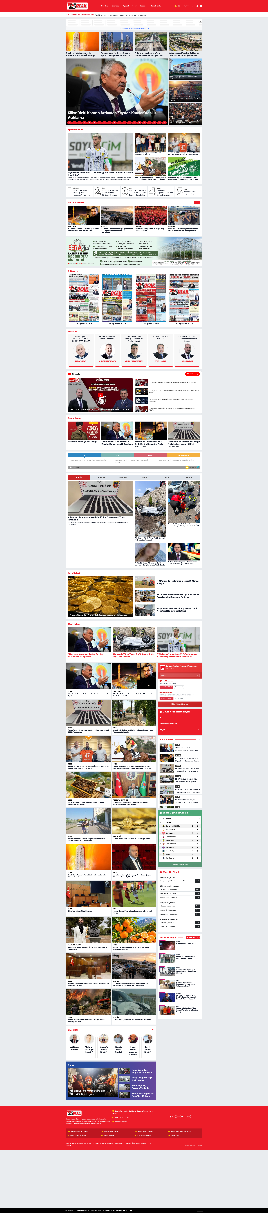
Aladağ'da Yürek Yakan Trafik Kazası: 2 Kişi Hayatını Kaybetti (186, 780)
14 (134, 122)
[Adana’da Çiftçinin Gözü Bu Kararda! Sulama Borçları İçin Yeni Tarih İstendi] (134, 785)
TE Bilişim (199, 1145)
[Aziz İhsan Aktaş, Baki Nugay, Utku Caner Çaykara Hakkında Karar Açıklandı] (134, 857)
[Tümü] (199, 271)
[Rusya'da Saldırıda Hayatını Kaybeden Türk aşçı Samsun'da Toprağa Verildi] (184, 215)
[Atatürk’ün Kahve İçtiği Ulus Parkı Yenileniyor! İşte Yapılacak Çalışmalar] (134, 713)
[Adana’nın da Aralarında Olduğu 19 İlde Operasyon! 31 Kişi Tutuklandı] (88, 713)
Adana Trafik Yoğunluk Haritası (181, 1131)
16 (144, 122)
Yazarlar (143, 6)
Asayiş (104, 226)
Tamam (200, 1210)
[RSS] (189, 1116)
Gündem (104, 6)
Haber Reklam (118, 1143)
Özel (103, 188)
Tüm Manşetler (109, 1135)
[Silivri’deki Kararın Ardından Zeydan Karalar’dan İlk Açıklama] (88, 676)
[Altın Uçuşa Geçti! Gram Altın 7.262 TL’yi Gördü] (134, 821)
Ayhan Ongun (81, 361)
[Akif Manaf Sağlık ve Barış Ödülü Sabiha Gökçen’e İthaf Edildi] (88, 930)
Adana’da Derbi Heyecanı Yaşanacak (192, 193)
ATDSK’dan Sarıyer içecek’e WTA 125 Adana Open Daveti (187, 801)
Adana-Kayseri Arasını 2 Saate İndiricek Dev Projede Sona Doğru (137, 193)
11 (119, 122)
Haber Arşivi (175, 1135)
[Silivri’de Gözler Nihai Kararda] (88, 894)
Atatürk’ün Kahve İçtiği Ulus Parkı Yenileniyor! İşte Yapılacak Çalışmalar (125, 14)
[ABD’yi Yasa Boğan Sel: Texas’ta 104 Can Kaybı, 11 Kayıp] (124, 1095)
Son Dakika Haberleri (144, 1135)
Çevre (131, 188)
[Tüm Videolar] (153, 1065)
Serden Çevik (107, 361)
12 (124, 122)
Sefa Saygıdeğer (160, 361)
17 (149, 122)
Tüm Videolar (192, 374)
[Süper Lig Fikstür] (199, 872)
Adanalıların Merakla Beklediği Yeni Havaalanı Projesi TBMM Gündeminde (82, 193)
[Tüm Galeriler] (199, 573)
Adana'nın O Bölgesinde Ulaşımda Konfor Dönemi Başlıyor (165, 193)
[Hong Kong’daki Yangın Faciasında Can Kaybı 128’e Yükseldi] (124, 1071)
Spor (134, 6)
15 (139, 122)
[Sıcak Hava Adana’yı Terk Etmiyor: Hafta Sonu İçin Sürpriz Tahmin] (88, 857)
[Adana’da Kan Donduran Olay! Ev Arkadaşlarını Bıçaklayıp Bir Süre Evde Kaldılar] (88, 821)
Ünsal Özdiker (134, 361)
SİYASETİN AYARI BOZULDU (81, 337)
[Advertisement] (63, 1181)
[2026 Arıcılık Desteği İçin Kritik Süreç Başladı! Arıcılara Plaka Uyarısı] (88, 785)
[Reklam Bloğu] (134, 252)
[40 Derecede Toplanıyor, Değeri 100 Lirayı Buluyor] (145, 582)
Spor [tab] (167, 477)
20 (164, 122)
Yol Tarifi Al (180, 687)
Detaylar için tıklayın (180, 864)
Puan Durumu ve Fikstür (78, 1135)
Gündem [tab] (123, 477)
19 (159, 122)
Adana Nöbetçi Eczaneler (79, 1131)
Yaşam (68, 1145)
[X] (174, 1116)
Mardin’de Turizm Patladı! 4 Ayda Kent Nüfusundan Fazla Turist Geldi (187, 759)
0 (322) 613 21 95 (167, 687)
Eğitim (97, 1143)
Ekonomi (115, 6)
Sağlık (138, 1143)
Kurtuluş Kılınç (187, 361)
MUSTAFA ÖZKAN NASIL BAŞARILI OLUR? (187, 338)
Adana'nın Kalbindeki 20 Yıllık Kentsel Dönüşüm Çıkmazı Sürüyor (110, 193)
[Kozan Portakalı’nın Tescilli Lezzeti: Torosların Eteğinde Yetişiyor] (134, 930)
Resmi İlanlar (156, 6)
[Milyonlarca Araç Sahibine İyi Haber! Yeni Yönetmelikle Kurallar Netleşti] (145, 610)
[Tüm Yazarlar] (199, 331)
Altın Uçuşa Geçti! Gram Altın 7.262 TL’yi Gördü (131, 839)
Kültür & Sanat (74, 945)
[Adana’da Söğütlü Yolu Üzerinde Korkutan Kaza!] (134, 1002)
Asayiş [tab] (79, 477)
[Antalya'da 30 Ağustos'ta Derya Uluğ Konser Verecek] (151, 215)
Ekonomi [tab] (101, 477)
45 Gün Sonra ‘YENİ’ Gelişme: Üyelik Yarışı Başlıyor (107, 338)
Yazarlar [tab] (72, 331)
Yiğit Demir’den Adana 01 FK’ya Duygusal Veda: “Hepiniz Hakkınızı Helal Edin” (187, 791)
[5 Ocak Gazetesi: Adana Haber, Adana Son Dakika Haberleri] (77, 6)
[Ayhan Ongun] (81, 351)
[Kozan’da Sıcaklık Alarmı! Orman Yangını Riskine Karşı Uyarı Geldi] (88, 1002)
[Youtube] (181, 1116)
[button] (69, 92)
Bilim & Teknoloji (77, 1143)
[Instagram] (178, 1116)
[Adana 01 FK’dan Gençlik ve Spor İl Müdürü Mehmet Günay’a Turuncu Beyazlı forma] (88, 749)
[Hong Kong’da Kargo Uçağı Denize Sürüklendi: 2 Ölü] (124, 1079)
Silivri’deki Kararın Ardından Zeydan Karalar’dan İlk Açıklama (187, 749)
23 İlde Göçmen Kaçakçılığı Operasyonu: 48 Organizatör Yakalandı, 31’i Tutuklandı (117, 230)
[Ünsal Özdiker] (134, 351)
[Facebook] (170, 1116)
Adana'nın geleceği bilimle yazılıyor (160, 337)
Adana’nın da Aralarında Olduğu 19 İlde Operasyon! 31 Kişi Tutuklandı (187, 770)
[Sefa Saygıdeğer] (160, 351)
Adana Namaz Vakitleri (145, 1131)
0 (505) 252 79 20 (167, 698)
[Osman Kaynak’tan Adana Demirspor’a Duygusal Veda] (134, 894)
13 (129, 122)
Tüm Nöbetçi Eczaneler (180, 704)
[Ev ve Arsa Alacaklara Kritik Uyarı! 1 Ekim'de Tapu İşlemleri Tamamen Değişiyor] (145, 596)
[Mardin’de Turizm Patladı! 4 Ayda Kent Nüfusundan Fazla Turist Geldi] (84, 215)
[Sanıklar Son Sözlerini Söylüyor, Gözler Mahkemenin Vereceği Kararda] (88, 966)
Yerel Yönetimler (120, 800)
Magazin (128, 1143)
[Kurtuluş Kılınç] (187, 351)
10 (114, 122)
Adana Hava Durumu (111, 1131)
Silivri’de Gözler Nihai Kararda (80, 911)
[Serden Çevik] (107, 351)
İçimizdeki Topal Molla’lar (134, 337)
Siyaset (126, 6)
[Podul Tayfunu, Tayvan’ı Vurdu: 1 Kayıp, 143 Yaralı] (124, 1087)
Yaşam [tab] (189, 477)
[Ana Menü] (200, 6)
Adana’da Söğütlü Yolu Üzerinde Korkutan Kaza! (132, 1020)
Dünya (91, 1143)
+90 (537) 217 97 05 (122, 1117)
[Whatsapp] (185, 1116)
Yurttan (72, 226)
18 (154, 122)
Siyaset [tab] (145, 477)
